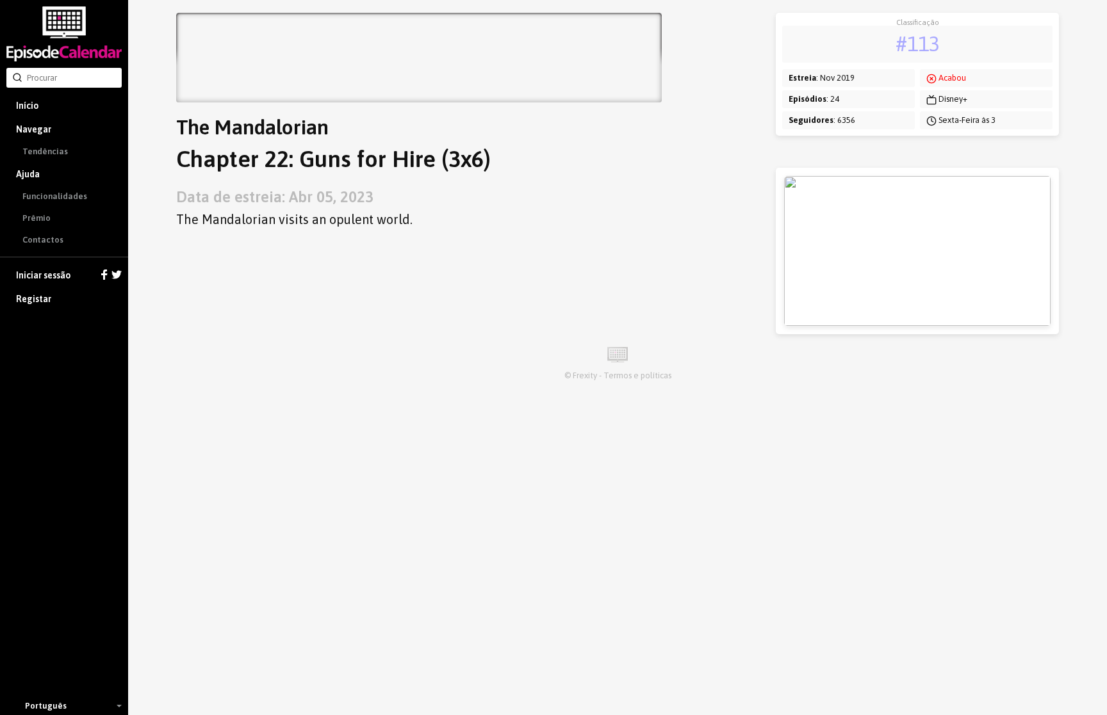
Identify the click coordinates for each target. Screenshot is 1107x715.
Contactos (42, 240)
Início (27, 105)
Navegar (33, 129)
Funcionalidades (54, 196)
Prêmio (36, 218)
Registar (33, 299)
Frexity (585, 375)
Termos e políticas (637, 375)
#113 (918, 44)
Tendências (45, 151)
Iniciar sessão (43, 275)
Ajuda (28, 174)
